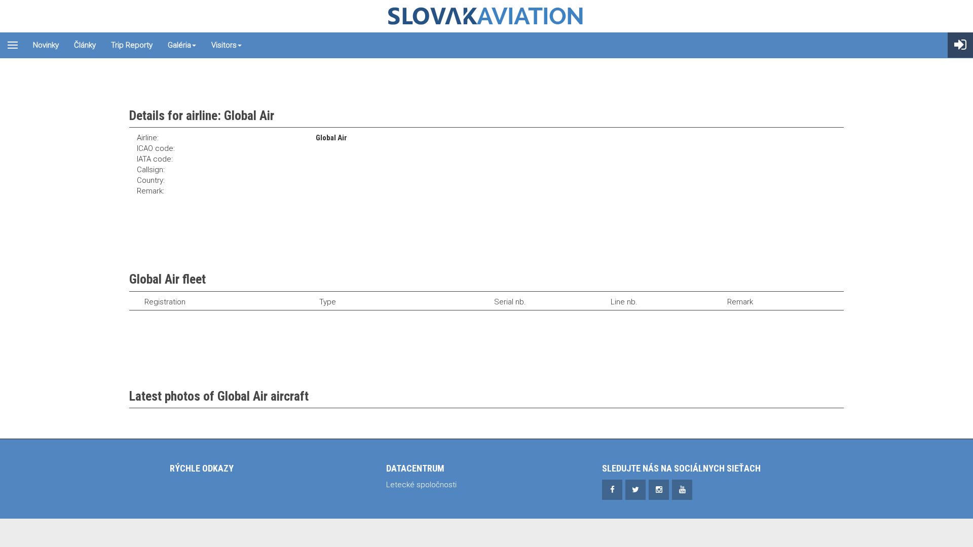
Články (85, 45)
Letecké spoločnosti (421, 484)
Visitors (224, 45)
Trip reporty (132, 45)
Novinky (46, 45)
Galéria (179, 45)
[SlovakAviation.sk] (486, 16)
